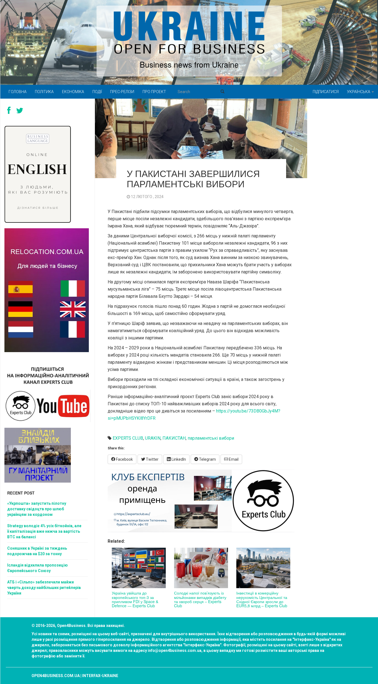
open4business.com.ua (56, 675)
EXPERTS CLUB (128, 438)
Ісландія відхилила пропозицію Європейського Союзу (37, 568)
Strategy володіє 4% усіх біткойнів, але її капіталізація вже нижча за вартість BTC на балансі (44, 531)
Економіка (73, 91)
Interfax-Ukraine (100, 675)
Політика (44, 91)
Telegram (207, 459)
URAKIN (152, 438)
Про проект (154, 91)
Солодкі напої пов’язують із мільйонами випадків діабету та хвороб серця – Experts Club (200, 599)
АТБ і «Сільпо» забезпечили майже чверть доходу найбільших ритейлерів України (44, 587)
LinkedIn (178, 459)
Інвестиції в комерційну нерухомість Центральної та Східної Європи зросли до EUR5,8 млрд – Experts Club (261, 599)
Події (97, 91)
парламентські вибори (211, 438)
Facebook (124, 459)
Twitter (152, 459)
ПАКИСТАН (174, 438)
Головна (18, 91)
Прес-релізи (122, 91)
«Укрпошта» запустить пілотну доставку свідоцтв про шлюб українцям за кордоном (36, 509)
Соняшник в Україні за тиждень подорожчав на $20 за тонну (37, 551)
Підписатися (326, 91)
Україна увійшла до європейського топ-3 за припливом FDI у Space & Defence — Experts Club (135, 599)
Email (233, 459)
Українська (359, 91)
